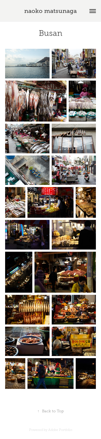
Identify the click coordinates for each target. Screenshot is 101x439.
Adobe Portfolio (60, 430)
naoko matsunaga (50, 11)
